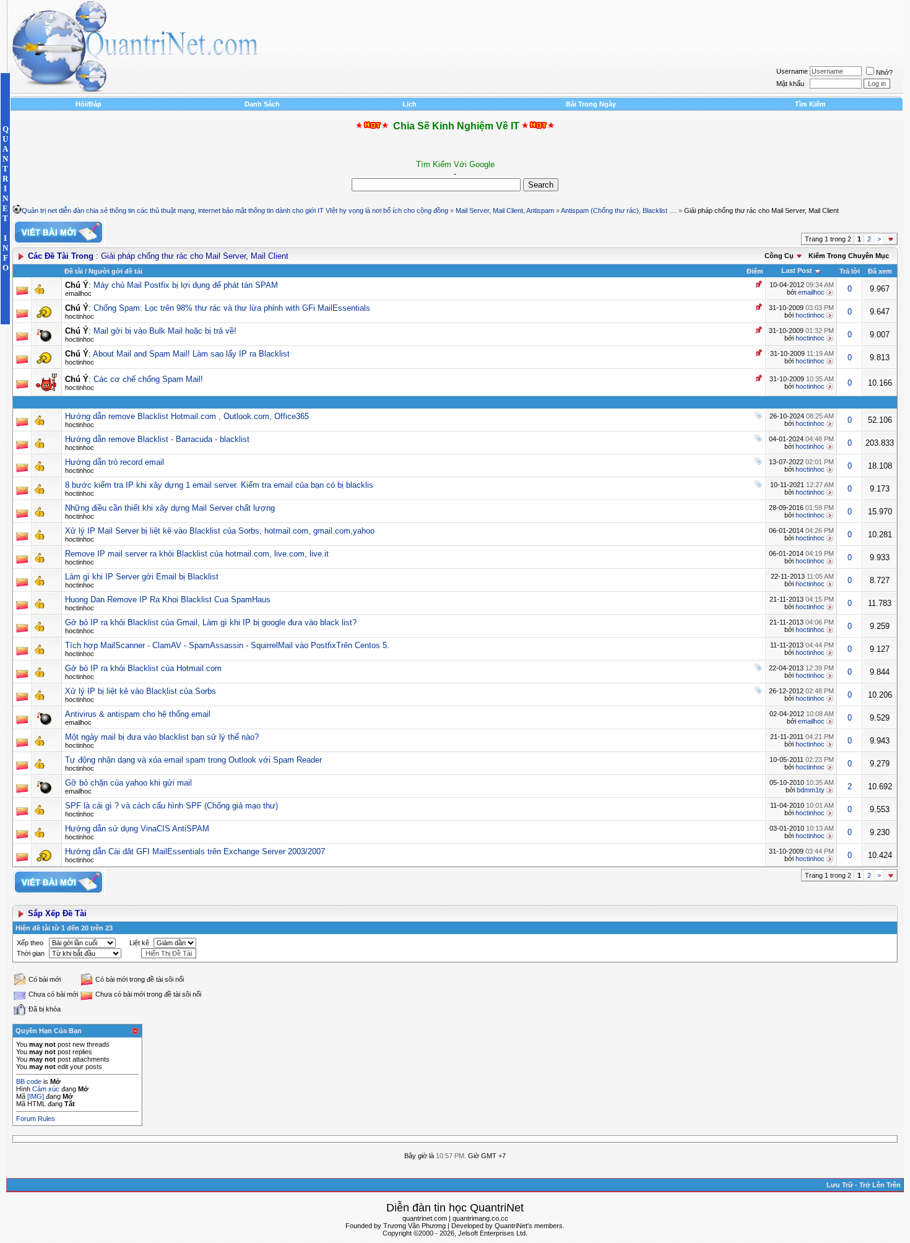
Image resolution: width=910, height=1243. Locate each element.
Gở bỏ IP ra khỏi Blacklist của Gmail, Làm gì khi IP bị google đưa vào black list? (211, 622)
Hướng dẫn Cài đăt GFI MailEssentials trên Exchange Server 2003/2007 (195, 851)
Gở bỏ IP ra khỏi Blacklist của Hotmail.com (143, 668)
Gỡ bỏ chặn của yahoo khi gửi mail (128, 782)
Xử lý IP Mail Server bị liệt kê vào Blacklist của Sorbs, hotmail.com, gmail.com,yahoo (220, 530)
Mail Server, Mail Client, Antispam (505, 210)
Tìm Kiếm (810, 104)
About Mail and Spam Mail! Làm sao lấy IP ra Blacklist (191, 353)
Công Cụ (779, 255)
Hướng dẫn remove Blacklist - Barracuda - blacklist (157, 439)
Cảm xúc (45, 1089)
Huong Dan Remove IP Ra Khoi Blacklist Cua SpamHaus (168, 599)
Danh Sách (262, 104)
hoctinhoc (79, 316)
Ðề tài (73, 271)
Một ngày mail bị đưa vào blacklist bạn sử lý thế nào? (162, 737)
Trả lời (849, 271)
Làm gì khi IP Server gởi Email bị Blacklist (142, 576)
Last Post (796, 270)
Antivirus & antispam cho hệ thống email (137, 714)
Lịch (409, 104)
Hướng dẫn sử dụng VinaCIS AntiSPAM (137, 828)
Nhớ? (884, 72)
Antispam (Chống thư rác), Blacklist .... (619, 210)
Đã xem (880, 271)
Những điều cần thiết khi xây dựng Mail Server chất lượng (170, 508)
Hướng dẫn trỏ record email (114, 462)
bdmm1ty (811, 790)
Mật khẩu (790, 83)
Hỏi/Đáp (89, 104)
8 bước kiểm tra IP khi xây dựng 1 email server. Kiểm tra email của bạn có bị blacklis (219, 485)
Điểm (755, 271)
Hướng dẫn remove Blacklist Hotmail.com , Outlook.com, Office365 (187, 416)
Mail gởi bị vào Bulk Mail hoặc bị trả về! (164, 331)
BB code (28, 1081)
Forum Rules (35, 1118)
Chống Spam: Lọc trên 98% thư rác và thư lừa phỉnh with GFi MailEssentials (231, 308)
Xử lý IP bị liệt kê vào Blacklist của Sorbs (140, 691)
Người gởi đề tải (115, 271)
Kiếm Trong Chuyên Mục (848, 255)
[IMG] (35, 1096)
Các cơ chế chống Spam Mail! (148, 379)
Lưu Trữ (839, 1185)
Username (792, 71)
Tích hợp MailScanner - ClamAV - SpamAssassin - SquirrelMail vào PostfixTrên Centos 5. (227, 645)
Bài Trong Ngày (591, 104)
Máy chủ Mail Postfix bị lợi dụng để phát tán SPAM (185, 285)
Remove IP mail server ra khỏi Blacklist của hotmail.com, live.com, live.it (197, 553)
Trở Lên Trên (880, 1185)
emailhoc (78, 293)
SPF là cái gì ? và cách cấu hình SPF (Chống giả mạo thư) (171, 805)
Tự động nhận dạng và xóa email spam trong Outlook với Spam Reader (193, 759)
